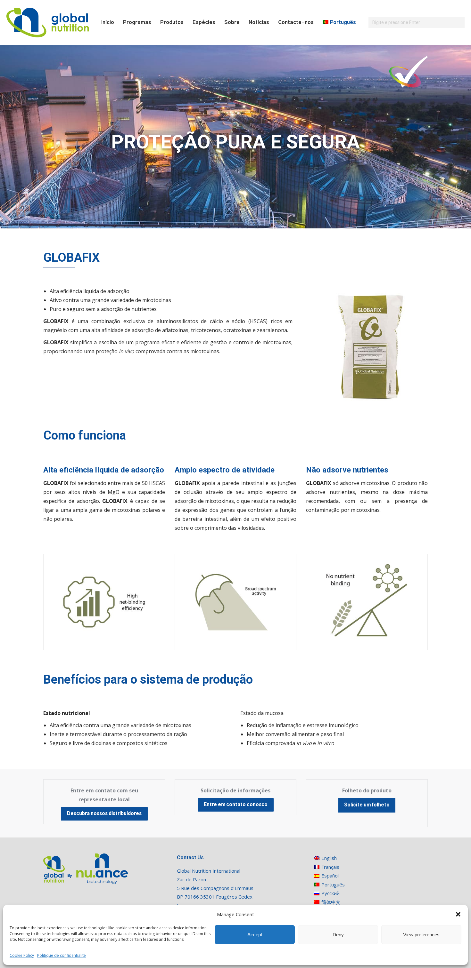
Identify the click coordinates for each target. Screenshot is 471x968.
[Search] (459, 22)
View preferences (421, 934)
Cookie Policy (22, 955)
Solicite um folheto (367, 805)
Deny (338, 934)
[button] (458, 914)
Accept (254, 934)
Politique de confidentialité (61, 955)
